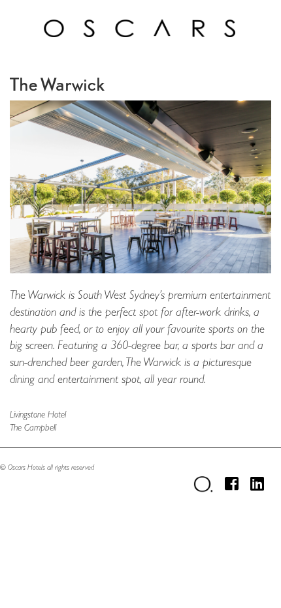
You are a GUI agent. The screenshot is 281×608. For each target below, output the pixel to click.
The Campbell (33, 427)
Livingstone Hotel (38, 414)
